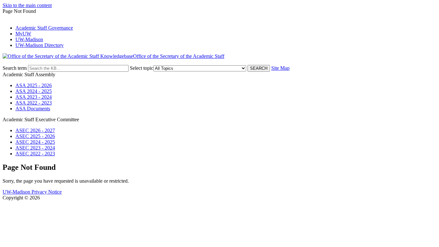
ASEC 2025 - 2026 (35, 136)
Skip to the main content (27, 5)
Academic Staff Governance (44, 28)
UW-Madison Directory (39, 45)
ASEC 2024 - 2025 (35, 142)
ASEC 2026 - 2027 (35, 130)
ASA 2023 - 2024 (33, 97)
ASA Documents (32, 108)
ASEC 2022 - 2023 (35, 153)
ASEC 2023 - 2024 (35, 148)
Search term (15, 68)
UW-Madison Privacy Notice (32, 192)
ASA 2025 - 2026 (33, 85)
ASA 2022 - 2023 (33, 102)
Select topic (141, 68)
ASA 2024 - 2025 (33, 91)
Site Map (280, 68)
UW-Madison (29, 39)
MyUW (23, 33)
